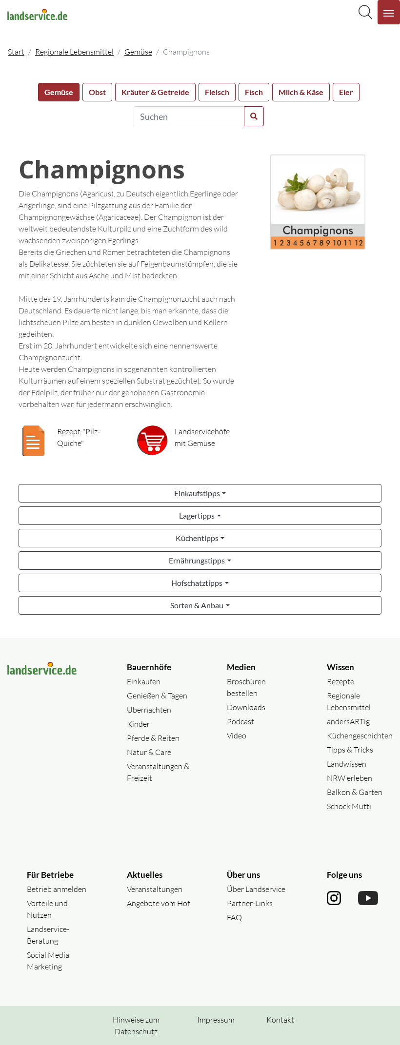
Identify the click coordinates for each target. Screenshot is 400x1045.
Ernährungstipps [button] (197, 560)
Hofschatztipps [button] (196, 582)
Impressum (216, 1020)
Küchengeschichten (360, 735)
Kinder (138, 724)
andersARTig (348, 721)
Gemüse (138, 52)
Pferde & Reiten (153, 738)
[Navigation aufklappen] (389, 12)
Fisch (254, 92)
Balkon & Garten (354, 792)
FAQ (234, 917)
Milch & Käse (301, 92)
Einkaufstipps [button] (197, 493)
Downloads (246, 707)
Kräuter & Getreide (155, 92)
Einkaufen (143, 681)
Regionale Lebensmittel (74, 52)
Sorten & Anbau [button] (196, 605)
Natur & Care (149, 752)
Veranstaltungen (154, 889)
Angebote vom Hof (158, 903)
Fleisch (217, 92)
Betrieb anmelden (56, 889)
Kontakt (280, 1020)
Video (236, 735)
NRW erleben (349, 778)
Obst (97, 92)
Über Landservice (256, 889)
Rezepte (340, 681)
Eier (346, 92)
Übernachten (149, 710)
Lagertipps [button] (197, 515)
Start (16, 52)
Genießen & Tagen (157, 695)
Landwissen (346, 764)
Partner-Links (250, 903)
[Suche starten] (254, 116)
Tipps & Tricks (350, 750)
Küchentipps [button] (197, 537)
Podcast (240, 721)
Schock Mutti (349, 806)
